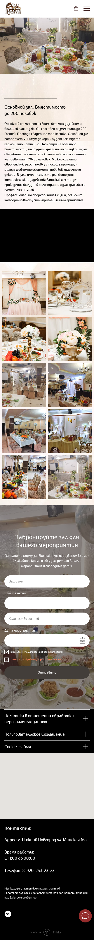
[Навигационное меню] (87, 9)
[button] (76, 8)
